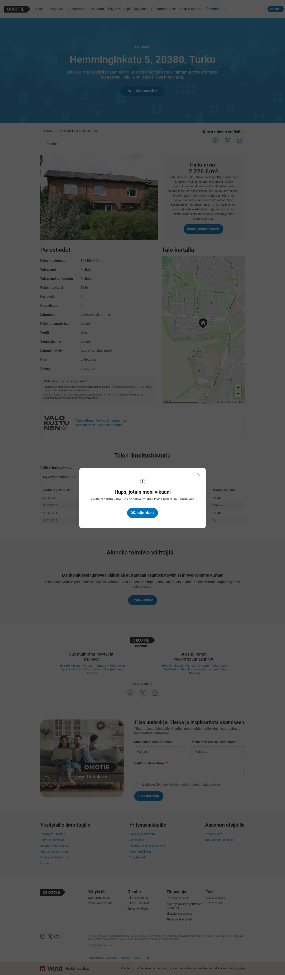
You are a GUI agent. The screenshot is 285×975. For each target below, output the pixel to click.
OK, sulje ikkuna (142, 513)
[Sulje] (199, 475)
